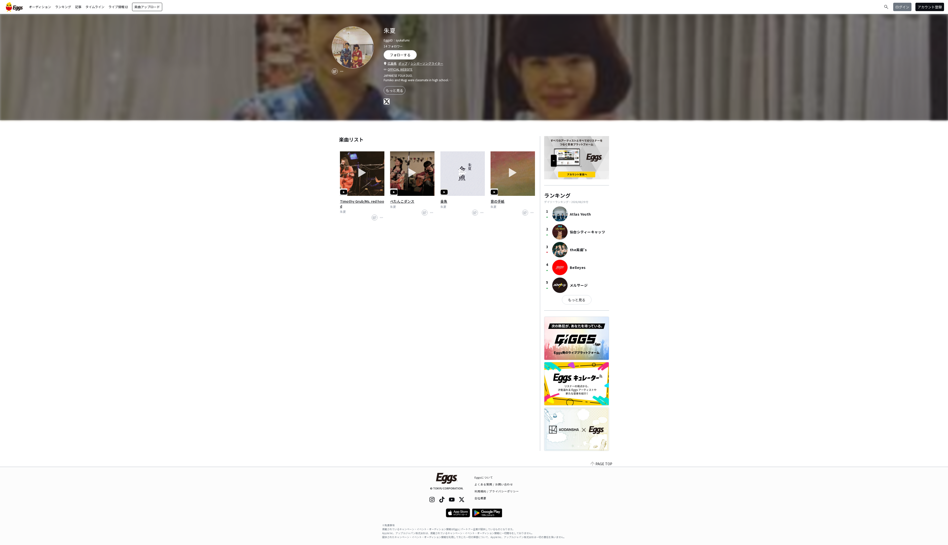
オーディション (40, 6)
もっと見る (394, 90)
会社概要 (480, 498)
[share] (335, 71)
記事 (78, 6)
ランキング (63, 6)
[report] (342, 71)
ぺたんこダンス (402, 201)
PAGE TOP (603, 463)
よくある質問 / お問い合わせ (493, 484)
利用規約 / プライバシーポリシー (496, 491)
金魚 (443, 201)
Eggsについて (483, 477)
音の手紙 (497, 201)
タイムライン (94, 6)
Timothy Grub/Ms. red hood (362, 204)
